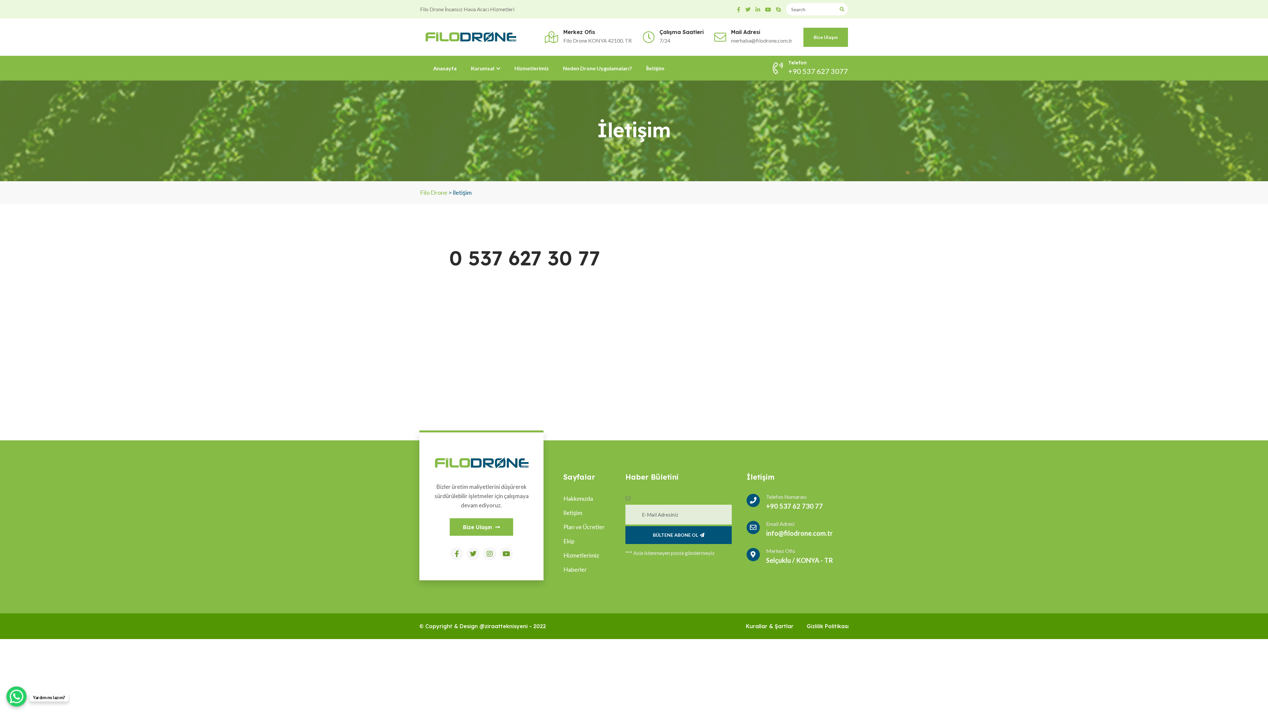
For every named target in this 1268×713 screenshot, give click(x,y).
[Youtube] (506, 553)
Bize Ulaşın (826, 37)
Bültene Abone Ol (675, 535)
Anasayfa (445, 68)
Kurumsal (483, 68)
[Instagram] (489, 553)
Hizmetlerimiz (531, 68)
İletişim (655, 68)
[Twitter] (473, 553)
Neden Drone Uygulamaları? (597, 68)
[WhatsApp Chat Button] (16, 696)
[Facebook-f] (456, 553)
